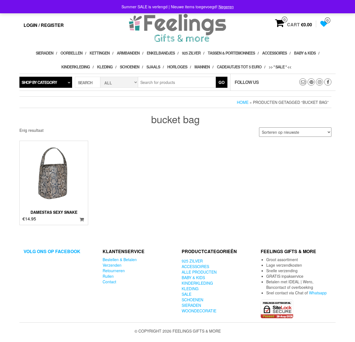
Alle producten (199, 272)
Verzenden (112, 265)
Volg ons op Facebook (52, 251)
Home (242, 102)
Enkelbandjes (161, 53)
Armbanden (128, 53)
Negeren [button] (226, 6)
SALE (186, 294)
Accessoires (274, 53)
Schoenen (129, 67)
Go (222, 82)
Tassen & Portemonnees (231, 53)
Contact (109, 281)
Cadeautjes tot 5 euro (239, 67)
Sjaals (153, 67)
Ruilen (108, 276)
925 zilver (191, 53)
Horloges (177, 67)
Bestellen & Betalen (120, 259)
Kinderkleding (75, 67)
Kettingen (100, 53)
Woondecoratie (199, 310)
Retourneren (114, 270)
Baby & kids (305, 53)
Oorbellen (71, 53)
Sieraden (44, 53)
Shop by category (39, 82)
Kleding (105, 67)
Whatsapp (318, 292)
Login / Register (44, 25)
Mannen (202, 67)
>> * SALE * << (280, 67)
